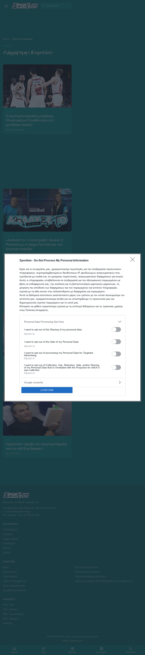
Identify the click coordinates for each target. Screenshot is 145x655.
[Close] (133, 260)
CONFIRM (47, 390)
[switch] (116, 329)
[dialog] (72, 327)
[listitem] (72, 322)
